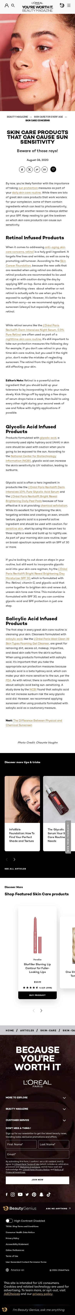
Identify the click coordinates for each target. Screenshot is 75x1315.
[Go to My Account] (7, 5)
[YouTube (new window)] (20, 1194)
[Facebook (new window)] (7, 1194)
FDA (8, 680)
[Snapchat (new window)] (41, 1194)
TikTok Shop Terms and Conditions (22, 1226)
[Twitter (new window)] (27, 1194)
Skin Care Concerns (37, 120)
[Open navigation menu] (68, 5)
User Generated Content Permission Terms (26, 1262)
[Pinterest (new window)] (34, 1194)
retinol (29, 251)
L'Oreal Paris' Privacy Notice (36, 1169)
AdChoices (12, 1294)
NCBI (33, 689)
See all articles (15, 869)
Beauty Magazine (17, 116)
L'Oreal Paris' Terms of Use (26, 1164)
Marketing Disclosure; (30, 1167)
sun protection (28, 187)
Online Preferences (15, 1250)
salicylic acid (14, 638)
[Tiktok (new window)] (49, 1194)
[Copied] (37, 169)
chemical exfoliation (54, 505)
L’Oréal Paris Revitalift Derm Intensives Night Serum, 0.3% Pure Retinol (35, 330)
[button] (68, 837)
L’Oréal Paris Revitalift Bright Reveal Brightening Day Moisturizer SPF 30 (36, 573)
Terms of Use (12, 1256)
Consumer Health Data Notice (20, 1232)
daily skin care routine (26, 192)
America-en (17, 1269)
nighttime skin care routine (23, 339)
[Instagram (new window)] (13, 1194)
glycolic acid (48, 437)
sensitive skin (14, 528)
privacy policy (42, 1294)
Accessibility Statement (17, 1244)
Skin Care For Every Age (48, 116)
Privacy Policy (12, 1238)
